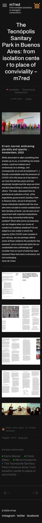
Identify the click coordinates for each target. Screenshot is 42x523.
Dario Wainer (12, 456)
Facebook (33, 515)
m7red (14, 5)
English (23, 438)
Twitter (21, 515)
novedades (14, 89)
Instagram (8, 515)
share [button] (29, 99)
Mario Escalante (25, 459)
